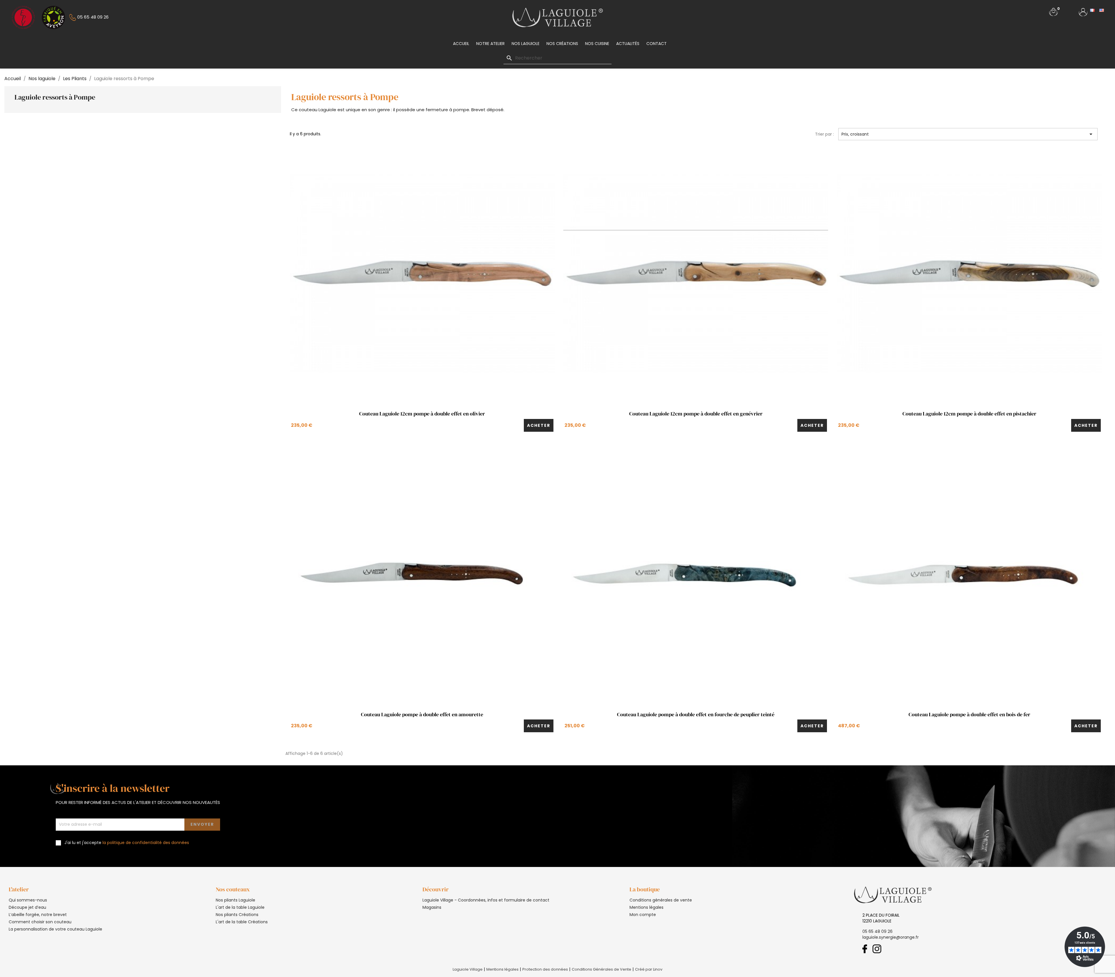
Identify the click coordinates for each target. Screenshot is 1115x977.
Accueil (461, 43)
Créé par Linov (648, 969)
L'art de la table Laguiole (240, 907)
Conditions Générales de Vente (601, 969)
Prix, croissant (967, 134)
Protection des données (545, 969)
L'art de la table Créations (242, 922)
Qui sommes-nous (28, 900)
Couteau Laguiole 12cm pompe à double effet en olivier (422, 414)
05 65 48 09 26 (877, 931)
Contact (656, 43)
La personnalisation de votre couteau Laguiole (55, 929)
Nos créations (562, 43)
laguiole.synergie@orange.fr (890, 937)
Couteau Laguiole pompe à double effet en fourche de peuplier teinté (695, 714)
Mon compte (643, 914)
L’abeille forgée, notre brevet (38, 914)
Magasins (431, 907)
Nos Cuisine (597, 43)
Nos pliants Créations (237, 914)
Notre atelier (490, 43)
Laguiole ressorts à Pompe (55, 97)
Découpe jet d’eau (27, 907)
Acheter (538, 425)
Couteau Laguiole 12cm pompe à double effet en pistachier (969, 414)
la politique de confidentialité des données (145, 842)
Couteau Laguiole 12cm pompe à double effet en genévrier (695, 414)
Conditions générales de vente (661, 900)
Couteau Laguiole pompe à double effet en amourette (422, 714)
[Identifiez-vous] (1083, 11)
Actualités (627, 43)
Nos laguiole (525, 43)
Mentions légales (646, 907)
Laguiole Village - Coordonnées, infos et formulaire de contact (485, 900)
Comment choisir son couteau (40, 922)
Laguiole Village (468, 969)
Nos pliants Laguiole (235, 900)
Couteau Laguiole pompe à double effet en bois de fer (969, 714)
